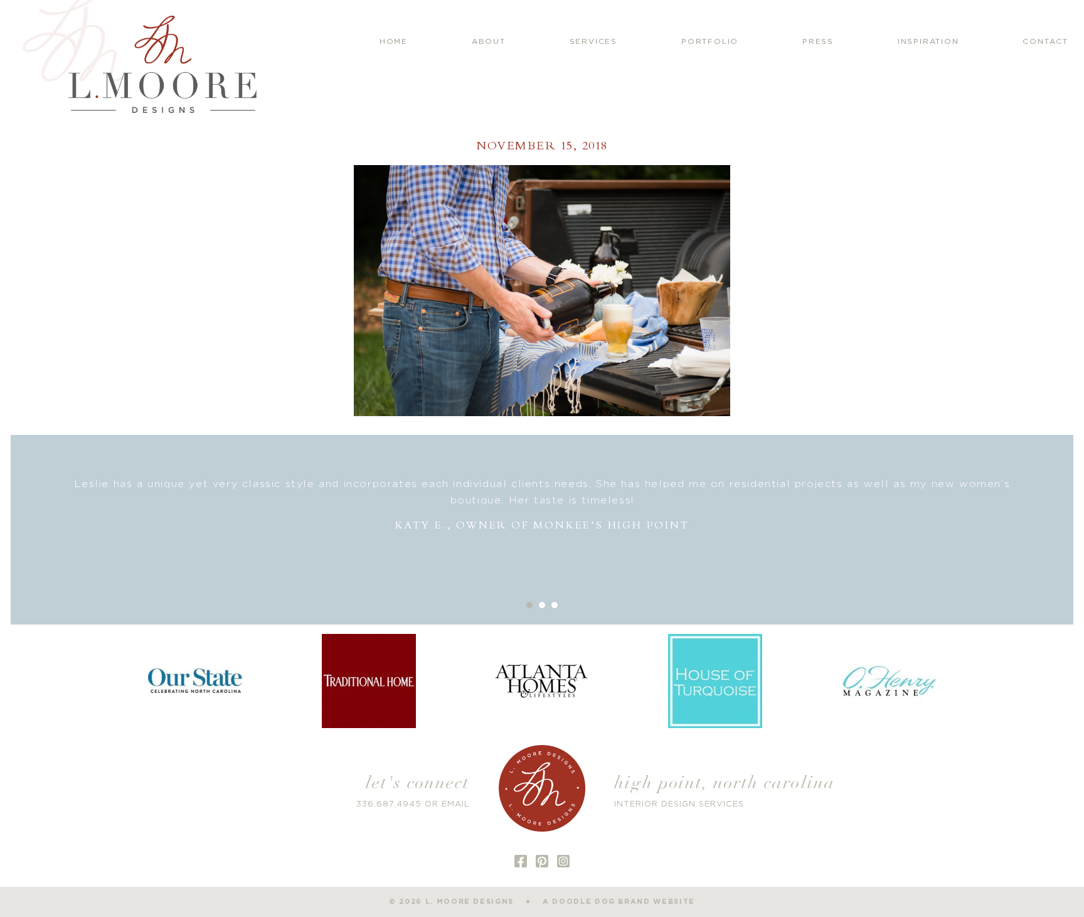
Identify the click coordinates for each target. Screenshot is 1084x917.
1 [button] (529, 605)
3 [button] (554, 605)
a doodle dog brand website (619, 901)
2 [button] (542, 605)
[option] (542, 505)
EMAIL (456, 804)
